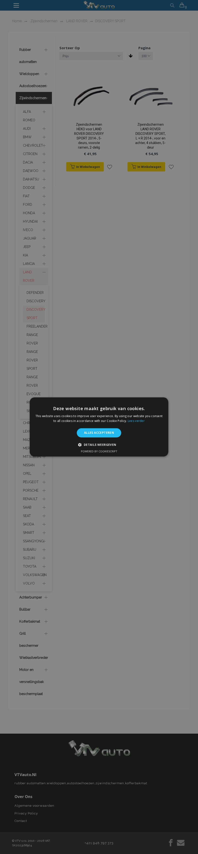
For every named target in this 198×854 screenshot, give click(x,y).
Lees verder (136, 421)
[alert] (99, 427)
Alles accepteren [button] (99, 433)
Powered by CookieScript (99, 451)
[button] (99, 444)
